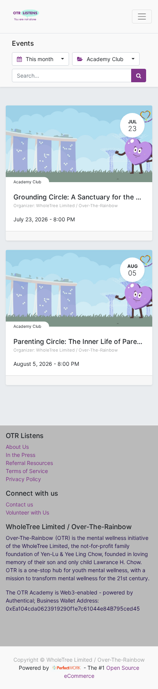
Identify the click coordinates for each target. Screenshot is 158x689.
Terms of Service (27, 471)
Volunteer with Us (27, 512)
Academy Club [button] (105, 59)
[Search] (138, 75)
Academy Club (27, 181)
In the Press (20, 455)
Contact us (19, 504)
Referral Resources (29, 463)
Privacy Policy (23, 479)
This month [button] (39, 59)
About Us (17, 446)
